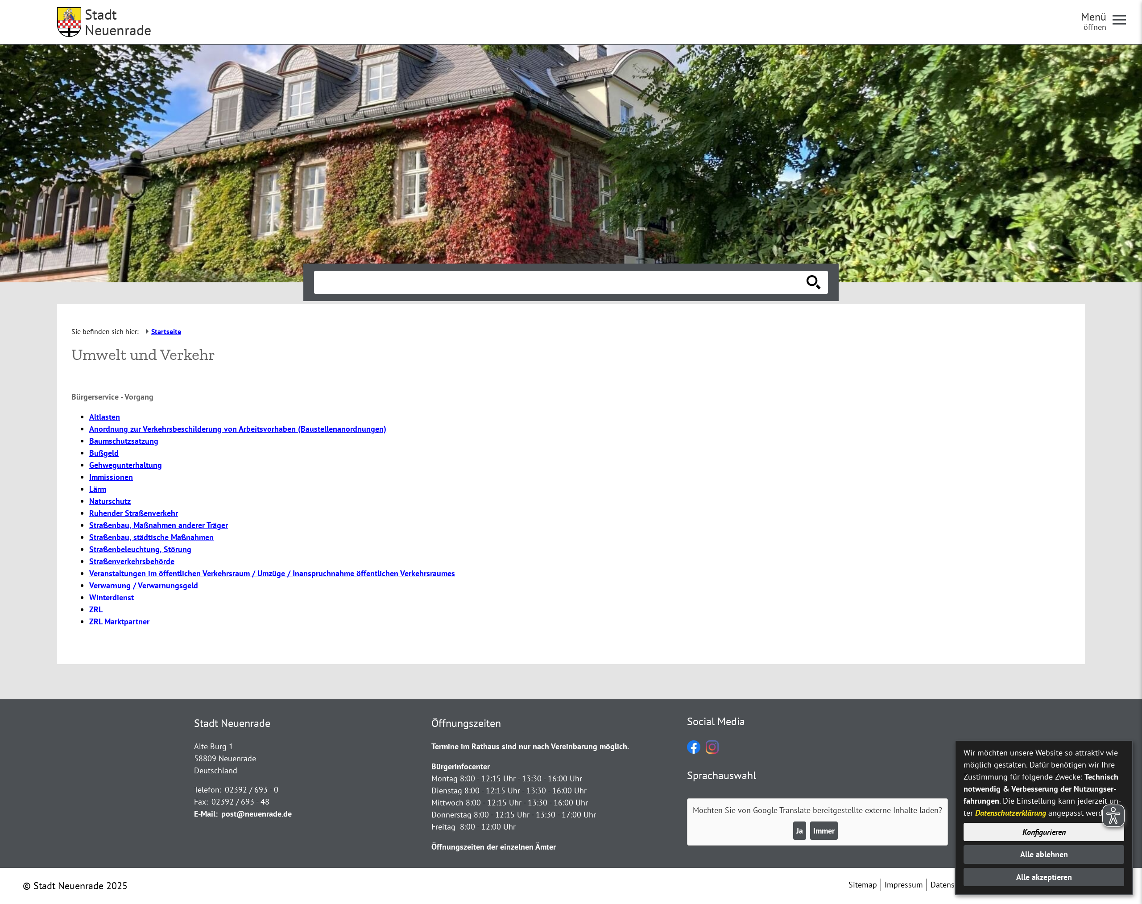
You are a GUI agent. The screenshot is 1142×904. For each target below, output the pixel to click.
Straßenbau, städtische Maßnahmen (151, 537)
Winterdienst (111, 597)
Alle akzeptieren (1044, 877)
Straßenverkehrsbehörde (131, 561)
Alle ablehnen (1044, 854)
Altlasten (104, 417)
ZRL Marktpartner (119, 621)
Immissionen (111, 477)
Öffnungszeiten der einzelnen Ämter (493, 847)
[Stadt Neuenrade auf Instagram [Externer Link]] (712, 751)
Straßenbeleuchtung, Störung (140, 549)
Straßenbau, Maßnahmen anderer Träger (158, 525)
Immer (824, 831)
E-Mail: (206, 814)
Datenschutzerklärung (1010, 813)
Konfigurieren (1044, 832)
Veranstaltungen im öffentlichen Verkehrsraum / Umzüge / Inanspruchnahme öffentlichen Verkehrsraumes (272, 573)
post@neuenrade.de (256, 814)
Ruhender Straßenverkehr (133, 513)
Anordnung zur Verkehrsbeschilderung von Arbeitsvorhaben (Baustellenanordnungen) (237, 429)
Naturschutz (110, 501)
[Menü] (1123, 19)
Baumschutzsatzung (123, 441)
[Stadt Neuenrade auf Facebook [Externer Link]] (693, 751)
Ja (799, 831)
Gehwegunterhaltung (125, 465)
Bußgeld (104, 453)
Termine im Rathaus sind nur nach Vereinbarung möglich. (530, 746)
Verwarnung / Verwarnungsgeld (143, 585)
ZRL (96, 609)
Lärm (97, 489)
